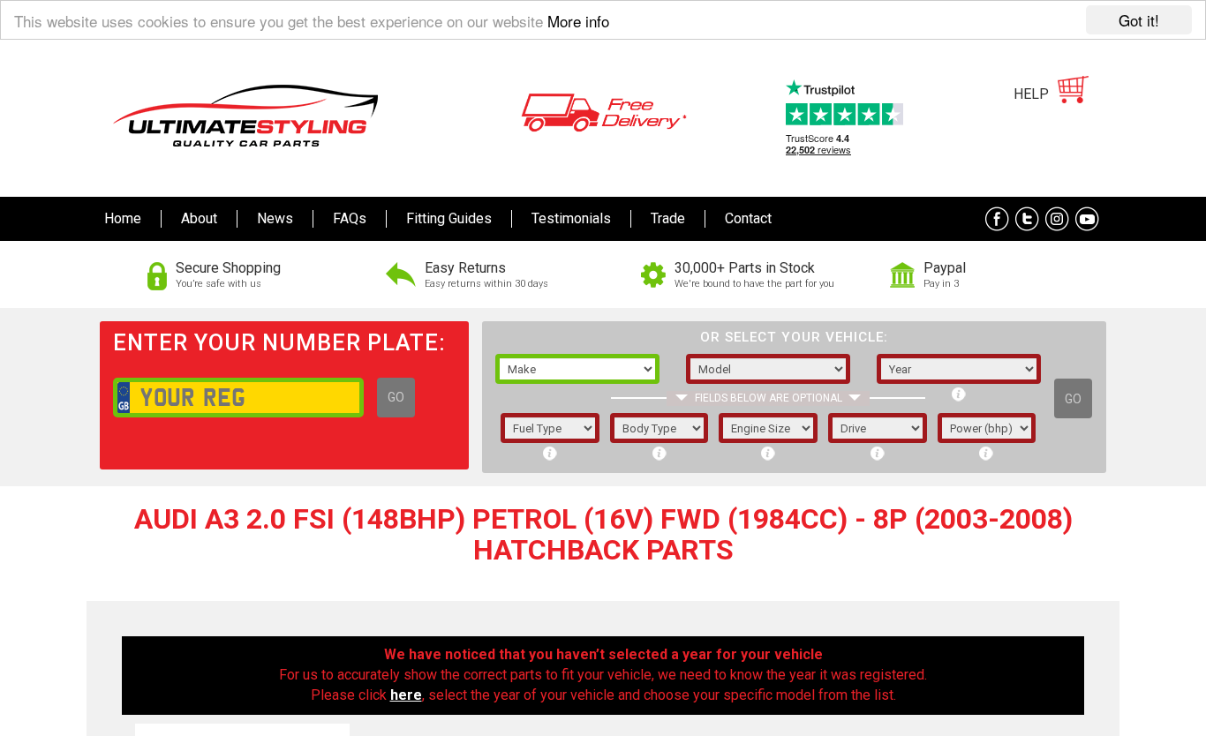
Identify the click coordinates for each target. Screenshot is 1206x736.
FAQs (349, 218)
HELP (1031, 94)
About (199, 218)
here (406, 695)
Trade (668, 218)
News (275, 218)
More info (578, 21)
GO (396, 397)
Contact (748, 218)
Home (122, 218)
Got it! (1139, 20)
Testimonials (571, 218)
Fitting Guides (449, 218)
